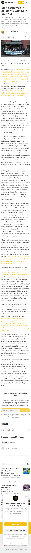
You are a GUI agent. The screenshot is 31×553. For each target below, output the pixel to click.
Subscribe (21, 2)
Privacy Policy (21, 538)
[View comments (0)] (9, 37)
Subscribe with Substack (17, 530)
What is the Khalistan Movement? (9, 486)
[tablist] (8, 442)
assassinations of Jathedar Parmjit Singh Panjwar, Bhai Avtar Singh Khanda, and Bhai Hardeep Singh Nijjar (15, 272)
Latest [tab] (8, 464)
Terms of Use (23, 414)
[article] (15, 475)
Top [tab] (3, 464)
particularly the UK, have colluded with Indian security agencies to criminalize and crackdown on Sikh (14, 93)
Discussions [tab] (14, 464)
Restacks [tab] (12, 442)
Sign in (27, 2)
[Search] (28, 464)
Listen (27, 32)
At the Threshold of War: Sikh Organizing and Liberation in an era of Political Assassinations (10, 471)
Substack (7, 549)
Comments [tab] (5, 442)
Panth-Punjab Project (12, 31)
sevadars (17, 70)
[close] (26, 496)
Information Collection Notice (18, 416)
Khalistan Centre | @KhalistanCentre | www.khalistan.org (7, 490)
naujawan (4, 98)
